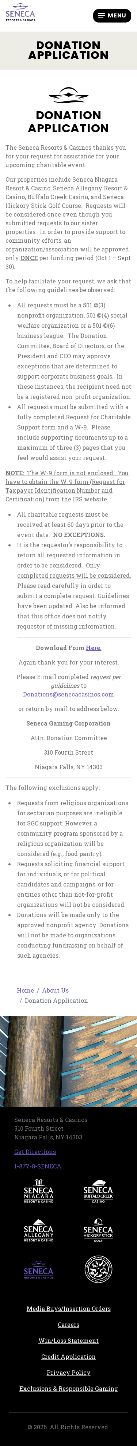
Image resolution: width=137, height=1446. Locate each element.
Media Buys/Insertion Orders (69, 1308)
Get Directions (35, 1151)
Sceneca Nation (98, 1269)
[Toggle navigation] (112, 15)
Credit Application (84, 1356)
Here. (94, 647)
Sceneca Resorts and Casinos (38, 1269)
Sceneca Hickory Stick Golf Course (98, 1230)
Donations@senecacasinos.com (68, 694)
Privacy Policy (69, 1372)
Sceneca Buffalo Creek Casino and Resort (98, 1190)
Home (25, 990)
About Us (55, 990)
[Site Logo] (20, 15)
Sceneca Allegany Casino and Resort (38, 1230)
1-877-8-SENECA (37, 1166)
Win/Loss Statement (68, 1340)
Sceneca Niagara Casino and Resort (38, 1190)
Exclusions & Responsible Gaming (68, 1388)
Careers (93, 1324)
